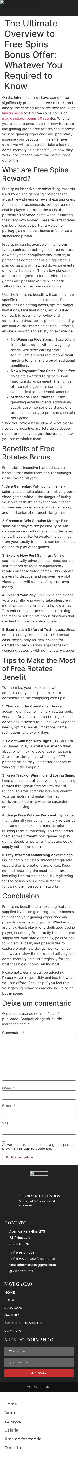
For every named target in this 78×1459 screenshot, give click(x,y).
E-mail (8, 1105)
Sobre (10, 1300)
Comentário (13, 1032)
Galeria (12, 1315)
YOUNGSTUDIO (39, 1387)
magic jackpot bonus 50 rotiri (26, 118)
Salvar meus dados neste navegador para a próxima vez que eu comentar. (37, 1146)
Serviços (13, 1308)
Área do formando (23, 1323)
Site (5, 1123)
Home (9, 1292)
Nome (8, 1088)
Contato (13, 1331)
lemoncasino (12, 113)
